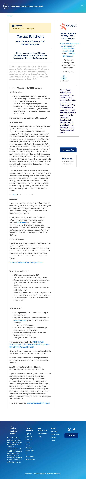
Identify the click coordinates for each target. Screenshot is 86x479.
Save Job (69, 150)
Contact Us (71, 435)
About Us (54, 432)
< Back (9, 16)
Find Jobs (29, 436)
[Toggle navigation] (82, 6)
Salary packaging (20, 320)
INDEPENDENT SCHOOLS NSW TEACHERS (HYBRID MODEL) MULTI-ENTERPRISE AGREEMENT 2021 (29, 344)
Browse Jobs (30, 459)
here (15, 195)
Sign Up (28, 434)
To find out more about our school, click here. (26, 263)
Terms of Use (55, 434)
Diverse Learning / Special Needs (30, 53)
